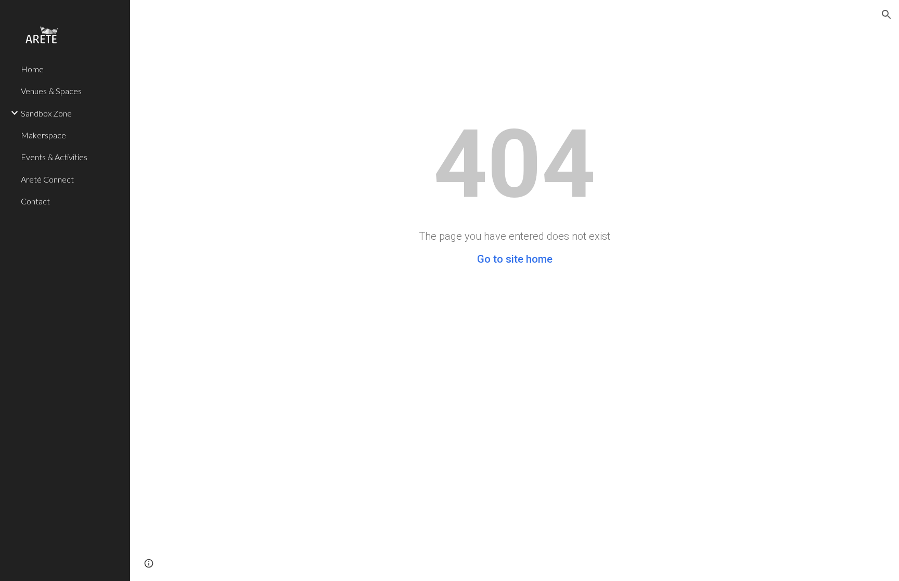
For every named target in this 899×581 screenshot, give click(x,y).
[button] (886, 14)
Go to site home (515, 259)
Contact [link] (35, 201)
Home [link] (32, 69)
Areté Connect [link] (47, 179)
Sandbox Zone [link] (46, 113)
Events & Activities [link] (54, 157)
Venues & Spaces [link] (51, 91)
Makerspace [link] (43, 135)
